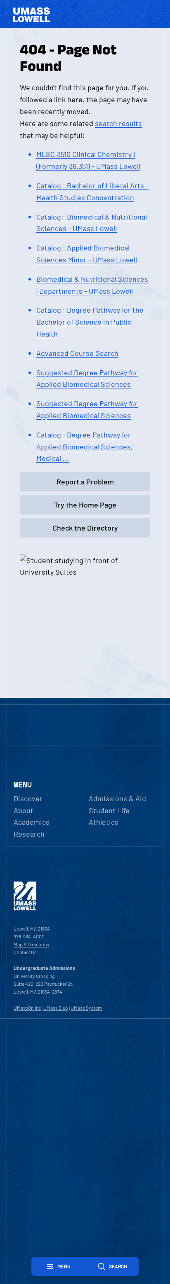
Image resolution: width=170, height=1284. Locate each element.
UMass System (86, 1007)
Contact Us (25, 952)
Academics (32, 821)
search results (118, 123)
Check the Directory (85, 527)
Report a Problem (85, 481)
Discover (28, 798)
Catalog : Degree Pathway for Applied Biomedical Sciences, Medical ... (84, 446)
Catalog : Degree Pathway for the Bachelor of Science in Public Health (90, 321)
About (23, 810)
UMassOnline (27, 1007)
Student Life (109, 810)
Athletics (103, 821)
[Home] (25, 908)
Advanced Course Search (77, 353)
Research (29, 833)
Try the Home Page (85, 504)
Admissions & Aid (117, 798)
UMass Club (55, 1007)
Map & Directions (31, 944)
